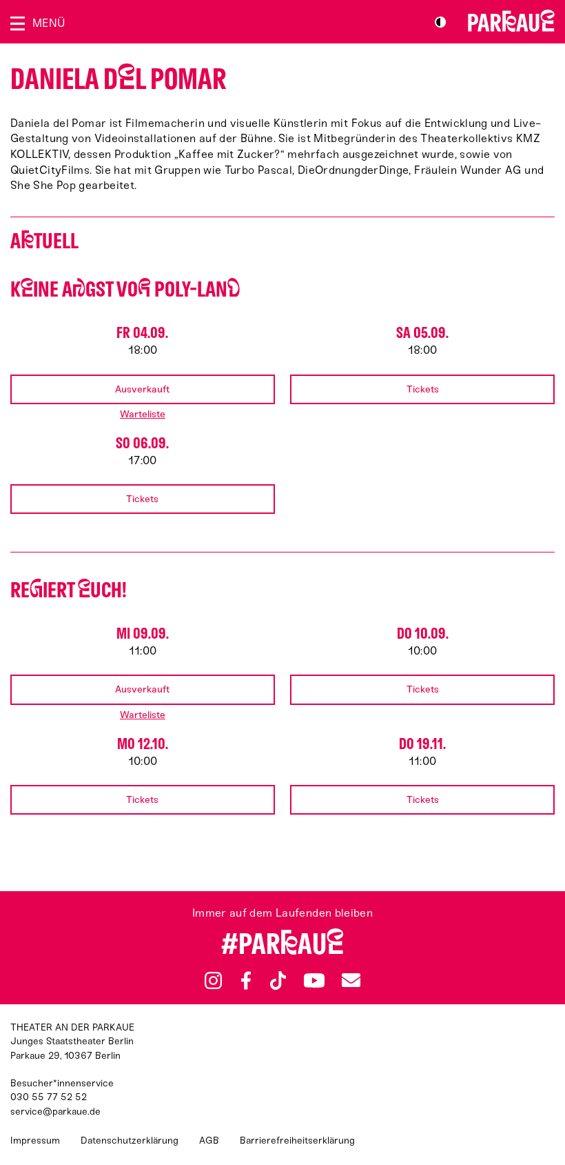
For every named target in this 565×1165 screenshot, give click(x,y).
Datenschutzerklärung (129, 1140)
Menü (48, 23)
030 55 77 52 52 (48, 1097)
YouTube (314, 980)
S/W (440, 22)
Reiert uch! (68, 590)
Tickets (423, 389)
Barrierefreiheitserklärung (297, 1140)
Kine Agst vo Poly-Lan (125, 289)
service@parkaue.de (55, 1111)
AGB (209, 1140)
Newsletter (351, 980)
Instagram (213, 980)
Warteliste (142, 414)
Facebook (246, 980)
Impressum (35, 1140)
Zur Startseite (511, 20)
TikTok (278, 980)
